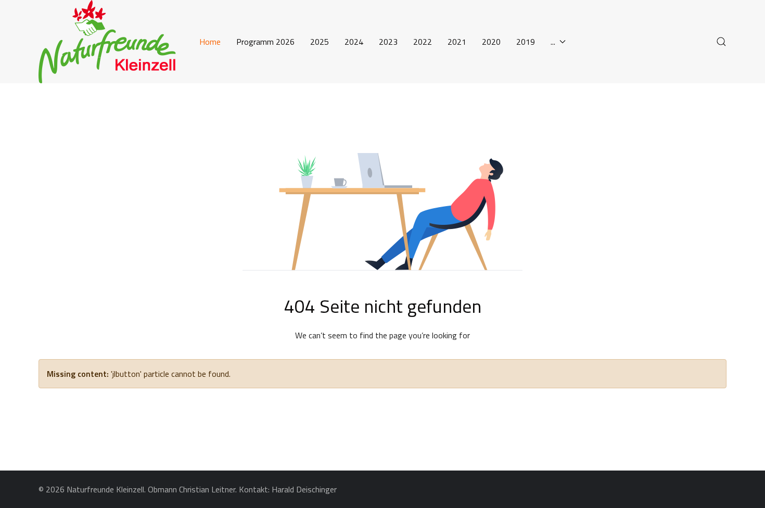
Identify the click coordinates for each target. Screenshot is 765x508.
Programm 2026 (265, 41)
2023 (388, 41)
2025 (319, 41)
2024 (354, 41)
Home (210, 41)
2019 (525, 41)
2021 (457, 41)
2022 (422, 41)
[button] (721, 41)
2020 (491, 41)
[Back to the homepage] (111, 41)
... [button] (553, 41)
